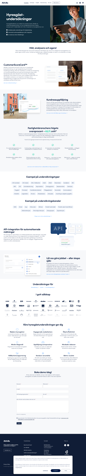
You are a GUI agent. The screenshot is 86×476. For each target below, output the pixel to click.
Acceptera (56, 470)
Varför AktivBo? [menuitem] (27, 455)
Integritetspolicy (18, 467)
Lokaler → (42, 287)
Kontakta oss (7, 450)
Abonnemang (43, 2)
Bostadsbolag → (35, 287)
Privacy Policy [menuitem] (7, 464)
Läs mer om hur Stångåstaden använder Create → (58, 274)
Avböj (66, 470)
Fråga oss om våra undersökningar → (43, 216)
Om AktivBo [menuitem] (26, 447)
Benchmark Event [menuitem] (28, 445)
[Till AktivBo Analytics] (77, 2)
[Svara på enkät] (80, 2)
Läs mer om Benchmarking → (10, 82)
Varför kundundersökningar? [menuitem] (30, 452)
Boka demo (56, 2)
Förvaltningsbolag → (50, 287)
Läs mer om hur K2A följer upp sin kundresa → (56, 113)
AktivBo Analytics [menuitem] (28, 450)
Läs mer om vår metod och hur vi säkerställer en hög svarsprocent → (43, 166)
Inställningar (45, 470)
